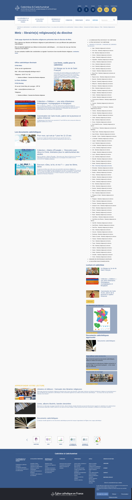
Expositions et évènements (94, 468)
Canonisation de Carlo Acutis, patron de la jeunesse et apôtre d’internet (59, 117)
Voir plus (90, 301)
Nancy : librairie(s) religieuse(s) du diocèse (101, 174)
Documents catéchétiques (106, 341)
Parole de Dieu (77, 474)
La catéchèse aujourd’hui (21, 467)
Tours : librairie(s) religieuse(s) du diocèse (101, 241)
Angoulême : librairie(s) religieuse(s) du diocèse (102, 59)
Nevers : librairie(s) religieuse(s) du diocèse (101, 181)
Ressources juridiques (49, 471)
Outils (88, 20)
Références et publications (56, 20)
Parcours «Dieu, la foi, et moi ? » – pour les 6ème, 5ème (57, 166)
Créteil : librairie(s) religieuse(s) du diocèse (101, 117)
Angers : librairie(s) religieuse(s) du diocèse (101, 57)
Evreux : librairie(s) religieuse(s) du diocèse (101, 122)
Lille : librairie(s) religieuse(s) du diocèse (101, 149)
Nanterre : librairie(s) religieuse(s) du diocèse (102, 177)
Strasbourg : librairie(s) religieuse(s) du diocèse (102, 234)
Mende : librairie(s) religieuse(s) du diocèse (101, 163)
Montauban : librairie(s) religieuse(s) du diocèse (102, 168)
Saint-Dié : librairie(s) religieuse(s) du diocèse (102, 223)
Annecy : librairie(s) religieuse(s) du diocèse (102, 61)
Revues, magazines (93, 478)
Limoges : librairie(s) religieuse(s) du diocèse (102, 152)
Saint (59, 74)
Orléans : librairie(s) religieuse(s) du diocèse (102, 190)
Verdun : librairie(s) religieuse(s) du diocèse (101, 252)
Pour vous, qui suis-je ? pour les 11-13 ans (54, 136)
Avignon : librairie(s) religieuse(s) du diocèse (102, 70)
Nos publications (48, 472)
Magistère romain (48, 463)
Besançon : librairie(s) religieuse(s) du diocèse (102, 86)
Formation (69, 20)
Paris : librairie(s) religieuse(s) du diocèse (101, 192)
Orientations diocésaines (50, 468)
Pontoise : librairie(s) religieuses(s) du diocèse (102, 203)
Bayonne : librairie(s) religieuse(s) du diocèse (102, 79)
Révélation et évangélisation (80, 472)
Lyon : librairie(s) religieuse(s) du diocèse (101, 156)
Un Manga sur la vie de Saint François (65, 69)
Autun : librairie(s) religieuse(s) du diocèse (101, 68)
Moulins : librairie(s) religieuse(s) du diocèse (102, 172)
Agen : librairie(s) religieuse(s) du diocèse (101, 48)
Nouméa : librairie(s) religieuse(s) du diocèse (102, 188)
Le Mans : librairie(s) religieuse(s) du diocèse (102, 145)
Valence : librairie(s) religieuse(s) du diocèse (102, 247)
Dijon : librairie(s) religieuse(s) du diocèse (101, 119)
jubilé (38, 121)
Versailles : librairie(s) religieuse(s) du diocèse (102, 254)
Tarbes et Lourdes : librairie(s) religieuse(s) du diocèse (104, 236)
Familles (76, 475)
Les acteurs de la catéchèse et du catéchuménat (62, 27)
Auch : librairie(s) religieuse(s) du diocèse (101, 66)
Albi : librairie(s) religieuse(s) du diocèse (101, 52)
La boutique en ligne (92, 384)
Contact (105, 472)
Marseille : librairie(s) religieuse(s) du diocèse (102, 158)
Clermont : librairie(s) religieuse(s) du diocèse (102, 113)
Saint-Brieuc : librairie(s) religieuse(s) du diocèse (103, 217)
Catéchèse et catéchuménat (23, 27)
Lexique (105, 468)
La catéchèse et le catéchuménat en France (23, 20)
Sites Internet (91, 480)
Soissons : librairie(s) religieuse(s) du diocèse (102, 232)
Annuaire (105, 463)
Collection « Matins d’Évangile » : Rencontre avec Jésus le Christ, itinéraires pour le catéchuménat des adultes (58, 152)
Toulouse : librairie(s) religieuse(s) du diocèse (102, 238)
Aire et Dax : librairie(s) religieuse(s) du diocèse (102, 50)
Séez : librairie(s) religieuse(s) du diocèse (101, 229)
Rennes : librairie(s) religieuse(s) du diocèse (102, 210)
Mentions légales (108, 477)
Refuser (114, 494)
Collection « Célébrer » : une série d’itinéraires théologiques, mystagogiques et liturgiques (55, 102)
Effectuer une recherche (92, 369)
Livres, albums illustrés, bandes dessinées (54, 404)
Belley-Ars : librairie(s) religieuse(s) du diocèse (102, 83)
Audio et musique (92, 465)
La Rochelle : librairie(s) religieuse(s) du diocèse (102, 138)
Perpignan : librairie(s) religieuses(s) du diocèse (102, 198)
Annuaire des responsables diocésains (100, 259)
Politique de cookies (113, 497)
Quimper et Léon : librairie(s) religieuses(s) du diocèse (104, 205)
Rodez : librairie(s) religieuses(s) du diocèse (102, 212)
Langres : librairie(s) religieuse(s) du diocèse (102, 140)
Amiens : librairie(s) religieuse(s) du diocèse (102, 55)
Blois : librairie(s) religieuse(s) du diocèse (101, 88)
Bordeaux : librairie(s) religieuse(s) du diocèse (102, 90)
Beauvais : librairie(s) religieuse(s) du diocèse (102, 81)
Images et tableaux (93, 469)
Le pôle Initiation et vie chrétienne (99, 42)
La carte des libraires (91, 333)
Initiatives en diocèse (34, 468)
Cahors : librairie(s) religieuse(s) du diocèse (101, 95)
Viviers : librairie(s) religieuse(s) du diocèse (101, 256)
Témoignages (33, 469)
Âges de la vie (77, 466)
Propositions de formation (65, 465)
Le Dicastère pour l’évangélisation (99, 261)
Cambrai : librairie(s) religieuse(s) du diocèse (102, 97)
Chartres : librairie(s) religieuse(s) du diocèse (102, 110)
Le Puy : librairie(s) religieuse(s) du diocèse (101, 147)
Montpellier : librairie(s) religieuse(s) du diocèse (102, 170)
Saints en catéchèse (78, 480)
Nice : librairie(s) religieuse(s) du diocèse (101, 183)
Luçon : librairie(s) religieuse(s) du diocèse (101, 154)
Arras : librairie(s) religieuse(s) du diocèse (101, 64)
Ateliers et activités (93, 463)
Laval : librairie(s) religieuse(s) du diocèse (101, 143)
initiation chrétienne (49, 158)
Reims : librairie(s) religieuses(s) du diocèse (102, 207)
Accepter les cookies (102, 494)
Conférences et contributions (95, 466)
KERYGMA (95, 20)
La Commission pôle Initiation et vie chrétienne (102, 40)
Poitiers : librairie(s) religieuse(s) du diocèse (102, 201)
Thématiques (79, 20)
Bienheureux (42, 120)
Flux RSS (91, 483)
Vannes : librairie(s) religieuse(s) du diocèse (102, 250)
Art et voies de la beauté (79, 468)
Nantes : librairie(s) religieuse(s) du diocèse (101, 179)
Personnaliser (124, 494)
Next (105, 441)
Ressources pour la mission (65, 463)
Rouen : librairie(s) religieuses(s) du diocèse (102, 214)
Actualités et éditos (34, 463)
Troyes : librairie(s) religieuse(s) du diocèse (101, 243)
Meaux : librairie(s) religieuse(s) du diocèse (101, 161)
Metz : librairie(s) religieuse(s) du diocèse (102, 165)
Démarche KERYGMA (108, 458)
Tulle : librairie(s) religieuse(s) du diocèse (101, 245)
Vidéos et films (92, 481)
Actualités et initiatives (39, 20)
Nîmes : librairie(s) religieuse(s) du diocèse (101, 186)
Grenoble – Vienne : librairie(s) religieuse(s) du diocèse (104, 136)
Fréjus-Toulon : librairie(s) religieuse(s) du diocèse (103, 131)
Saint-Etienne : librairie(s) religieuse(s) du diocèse (103, 225)
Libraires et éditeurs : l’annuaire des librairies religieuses (86, 27)
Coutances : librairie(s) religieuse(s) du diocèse (102, 115)
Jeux (90, 471)
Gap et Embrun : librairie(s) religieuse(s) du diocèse (103, 134)
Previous (27, 441)
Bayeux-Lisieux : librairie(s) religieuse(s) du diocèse (103, 76)
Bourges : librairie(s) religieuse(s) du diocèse (102, 92)
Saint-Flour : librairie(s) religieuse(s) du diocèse (102, 227)
